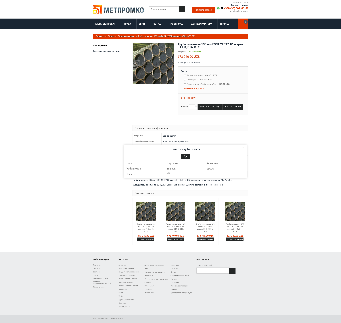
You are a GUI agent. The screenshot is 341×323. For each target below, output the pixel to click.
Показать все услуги (194, 88)
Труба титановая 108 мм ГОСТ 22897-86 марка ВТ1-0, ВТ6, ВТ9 (235, 227)
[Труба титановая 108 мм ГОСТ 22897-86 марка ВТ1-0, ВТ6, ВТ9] (235, 211)
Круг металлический (127, 275)
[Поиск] (182, 9)
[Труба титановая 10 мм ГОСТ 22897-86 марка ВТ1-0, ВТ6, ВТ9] (146, 211)
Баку (129, 163)
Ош (168, 172)
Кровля (173, 272)
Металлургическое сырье (155, 272)
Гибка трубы (199, 80)
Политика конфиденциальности (102, 282)
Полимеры (149, 275)
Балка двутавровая (126, 268)
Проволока (123, 289)
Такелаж (174, 289)
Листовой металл (126, 282)
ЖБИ (146, 268)
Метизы (173, 279)
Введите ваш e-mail (204, 265)
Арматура (122, 265)
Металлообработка (100, 279)
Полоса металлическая (128, 286)
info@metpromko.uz (239, 11)
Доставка (96, 272)
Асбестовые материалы (154, 265)
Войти (245, 2)
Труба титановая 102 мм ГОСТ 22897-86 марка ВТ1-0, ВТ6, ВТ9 (175, 227)
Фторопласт (149, 286)
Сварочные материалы (179, 275)
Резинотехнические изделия (156, 279)
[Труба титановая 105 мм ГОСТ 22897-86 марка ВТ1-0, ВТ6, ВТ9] (205, 211)
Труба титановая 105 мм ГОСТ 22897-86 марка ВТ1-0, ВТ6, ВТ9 (205, 227)
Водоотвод (174, 265)
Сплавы (148, 282)
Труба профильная (126, 299)
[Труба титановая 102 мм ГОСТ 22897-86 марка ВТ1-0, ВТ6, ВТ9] (175, 211)
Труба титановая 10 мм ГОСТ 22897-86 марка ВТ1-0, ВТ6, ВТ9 (146, 227)
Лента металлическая (128, 279)
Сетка (121, 293)
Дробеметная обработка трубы (208, 84)
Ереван (211, 168)
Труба (121, 296)
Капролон (149, 289)
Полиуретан (149, 293)
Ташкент (131, 174)
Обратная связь (99, 287)
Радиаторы (175, 282)
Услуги (184, 71)
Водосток (174, 268)
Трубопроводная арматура (181, 293)
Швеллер (122, 303)
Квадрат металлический (129, 272)
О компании (98, 265)
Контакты (237, 2)
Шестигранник (125, 306)
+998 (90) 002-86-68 (236, 8)
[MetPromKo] (118, 10)
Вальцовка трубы (202, 75)
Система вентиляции (179, 286)
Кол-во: (184, 106)
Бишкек (171, 168)
